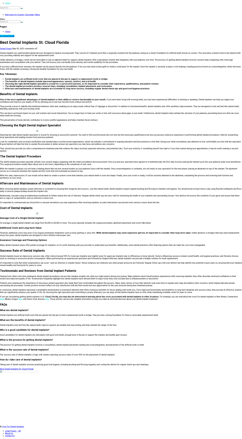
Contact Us (10, 436)
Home (7, 3)
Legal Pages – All (13, 431)
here (2, 299)
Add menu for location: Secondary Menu (22, 14)
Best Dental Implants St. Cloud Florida (16, 369)
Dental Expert (6, 48)
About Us (9, 433)
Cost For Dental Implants (13, 426)
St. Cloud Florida (7, 36)
